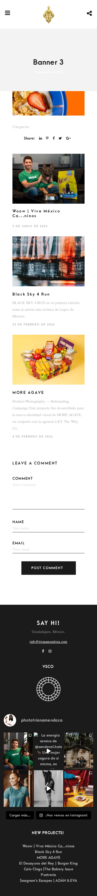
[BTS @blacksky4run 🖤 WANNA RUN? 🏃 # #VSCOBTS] (48, 788)
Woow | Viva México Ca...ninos (36, 213)
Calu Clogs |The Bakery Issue (48, 869)
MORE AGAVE (28, 392)
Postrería (48, 875)
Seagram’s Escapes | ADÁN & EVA (48, 881)
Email (18, 543)
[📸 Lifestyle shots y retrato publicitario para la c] (18, 751)
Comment (22, 478)
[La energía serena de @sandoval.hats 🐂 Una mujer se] (48, 751)
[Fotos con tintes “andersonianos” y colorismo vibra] (78, 788)
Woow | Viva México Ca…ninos (48, 846)
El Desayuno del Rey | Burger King (48, 863)
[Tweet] (60, 138)
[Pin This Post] (47, 138)
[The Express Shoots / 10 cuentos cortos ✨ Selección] (78, 751)
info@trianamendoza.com (48, 641)
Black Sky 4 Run (31, 294)
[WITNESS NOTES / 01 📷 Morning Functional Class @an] (18, 788)
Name (18, 522)
